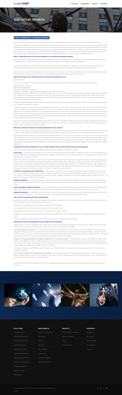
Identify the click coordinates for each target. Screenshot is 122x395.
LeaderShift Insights (68, 336)
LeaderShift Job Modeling (21, 341)
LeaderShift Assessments (21, 336)
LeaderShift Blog (67, 345)
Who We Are (90, 332)
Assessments (85, 3)
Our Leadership (91, 345)
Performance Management (25, 23)
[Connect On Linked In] (98, 388)
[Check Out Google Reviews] (101, 388)
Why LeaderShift (91, 341)
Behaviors (41, 341)
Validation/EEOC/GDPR (44, 362)
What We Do (90, 336)
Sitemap (16, 391)
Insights (95, 3)
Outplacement (18, 375)
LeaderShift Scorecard (20, 349)
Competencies (42, 353)
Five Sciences (42, 336)
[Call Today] (103, 388)
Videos (64, 341)
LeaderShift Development (21, 353)
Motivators (41, 345)
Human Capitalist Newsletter (70, 332)
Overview (103, 3)
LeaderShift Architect (20, 332)
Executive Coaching (19, 370)
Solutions (74, 3)
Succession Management (21, 366)
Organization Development (21, 358)
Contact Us (90, 349)
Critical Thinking (42, 349)
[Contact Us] (106, 388)
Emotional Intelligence (44, 358)
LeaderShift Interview (20, 345)
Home (15, 23)
